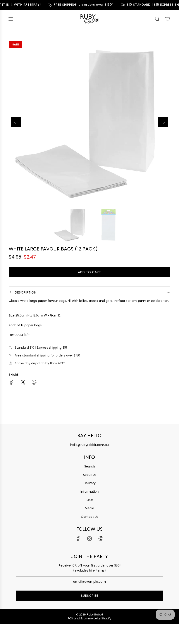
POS (70, 618)
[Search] (157, 19)
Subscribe (89, 595)
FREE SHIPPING (63, 5)
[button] (16, 122)
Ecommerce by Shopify (96, 618)
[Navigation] (10, 19)
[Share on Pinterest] (34, 383)
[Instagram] (89, 538)
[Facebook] (78, 538)
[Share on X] (22, 383)
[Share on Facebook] (11, 383)
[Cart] (167, 19)
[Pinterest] (101, 538)
